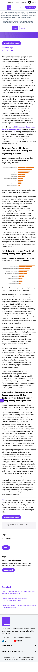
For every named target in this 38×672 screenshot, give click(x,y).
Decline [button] (23, 28)
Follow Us (33, 2)
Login (17, 2)
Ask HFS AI (23, 2)
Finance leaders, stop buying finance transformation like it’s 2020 (14, 599)
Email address (7, 538)
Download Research (11, 43)
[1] (14, 132)
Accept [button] (15, 28)
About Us (10, 2)
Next (5, 547)
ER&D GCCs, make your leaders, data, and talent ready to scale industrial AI (18, 592)
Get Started (8, 570)
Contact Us (29, 7)
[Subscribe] (2, 400)
